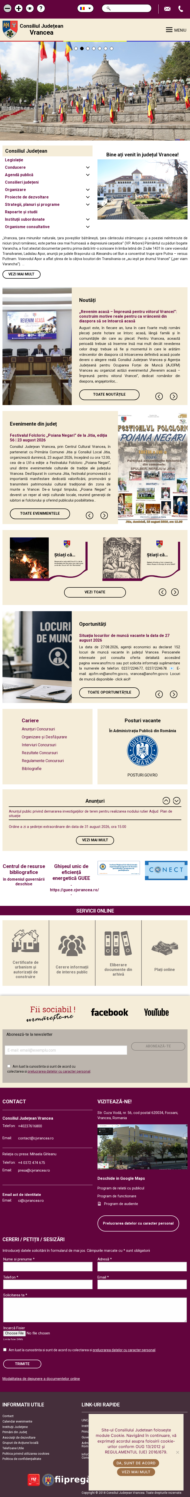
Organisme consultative (27, 226)
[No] (177, 1452)
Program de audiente (121, 1204)
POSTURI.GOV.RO (142, 775)
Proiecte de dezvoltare (27, 197)
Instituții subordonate (25, 219)
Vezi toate (95, 592)
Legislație (14, 160)
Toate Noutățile (109, 394)
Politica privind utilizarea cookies (25, 1453)
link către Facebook (109, 1012)
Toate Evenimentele (40, 513)
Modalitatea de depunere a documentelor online (41, 1379)
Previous (159, 396)
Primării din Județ (14, 1432)
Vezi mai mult (21, 274)
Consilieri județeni (22, 182)
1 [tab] (76, 48)
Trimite (22, 1364)
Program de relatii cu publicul (120, 1188)
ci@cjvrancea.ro (31, 1201)
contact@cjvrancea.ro (36, 1138)
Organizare (15, 189)
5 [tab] (99, 48)
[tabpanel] (95, 91)
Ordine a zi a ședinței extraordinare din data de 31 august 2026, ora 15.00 (67, 827)
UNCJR (87, 1420)
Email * (103, 1277)
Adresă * (104, 1259)
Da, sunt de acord (136, 1463)
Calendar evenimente (17, 1421)
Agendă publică (19, 174)
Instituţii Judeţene (15, 1427)
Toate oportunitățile (109, 692)
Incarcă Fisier (14, 1328)
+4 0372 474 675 (31, 1163)
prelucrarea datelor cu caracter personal (59, 1071)
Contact (8, 1416)
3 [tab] (88, 48)
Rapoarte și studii (21, 212)
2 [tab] (82, 48)
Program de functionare (116, 1196)
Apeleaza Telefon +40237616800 (181, 9)
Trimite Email (168, 9)
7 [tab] (111, 48)
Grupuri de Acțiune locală (20, 1443)
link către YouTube (156, 1012)
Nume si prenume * (19, 1259)
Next (174, 396)
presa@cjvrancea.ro (34, 1170)
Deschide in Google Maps (121, 1178)
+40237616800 (30, 1126)
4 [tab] (93, 48)
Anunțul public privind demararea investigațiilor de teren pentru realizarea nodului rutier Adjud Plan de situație (90, 813)
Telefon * (10, 1277)
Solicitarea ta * (15, 1295)
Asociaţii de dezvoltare (18, 1437)
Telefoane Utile (13, 1448)
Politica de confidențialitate (21, 1459)
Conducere (15, 167)
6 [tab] (105, 48)
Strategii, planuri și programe (32, 204)
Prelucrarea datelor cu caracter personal (138, 1223)
